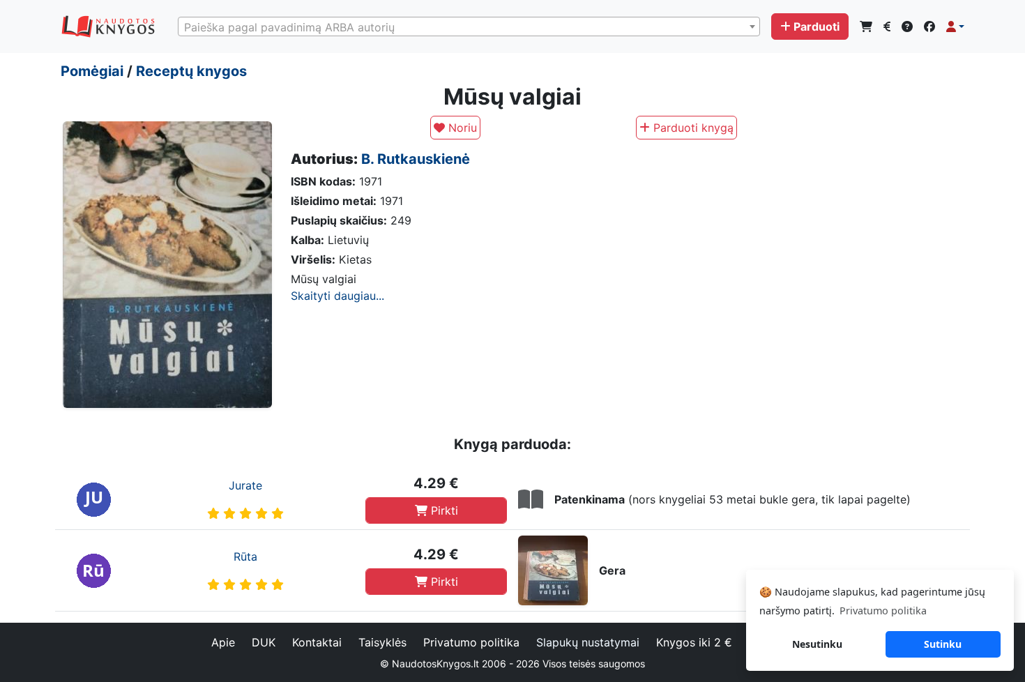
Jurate (245, 485)
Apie (223, 642)
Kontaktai (317, 642)
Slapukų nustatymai (587, 642)
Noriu (461, 128)
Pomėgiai (92, 71)
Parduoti (817, 26)
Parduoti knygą (692, 128)
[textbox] (469, 27)
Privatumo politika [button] (883, 610)
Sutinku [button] (943, 644)
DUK (263, 642)
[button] (955, 26)
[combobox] (469, 26)
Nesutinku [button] (817, 644)
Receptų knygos (191, 71)
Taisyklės (382, 642)
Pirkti (442, 510)
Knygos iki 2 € (694, 642)
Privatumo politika (471, 642)
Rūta (245, 556)
